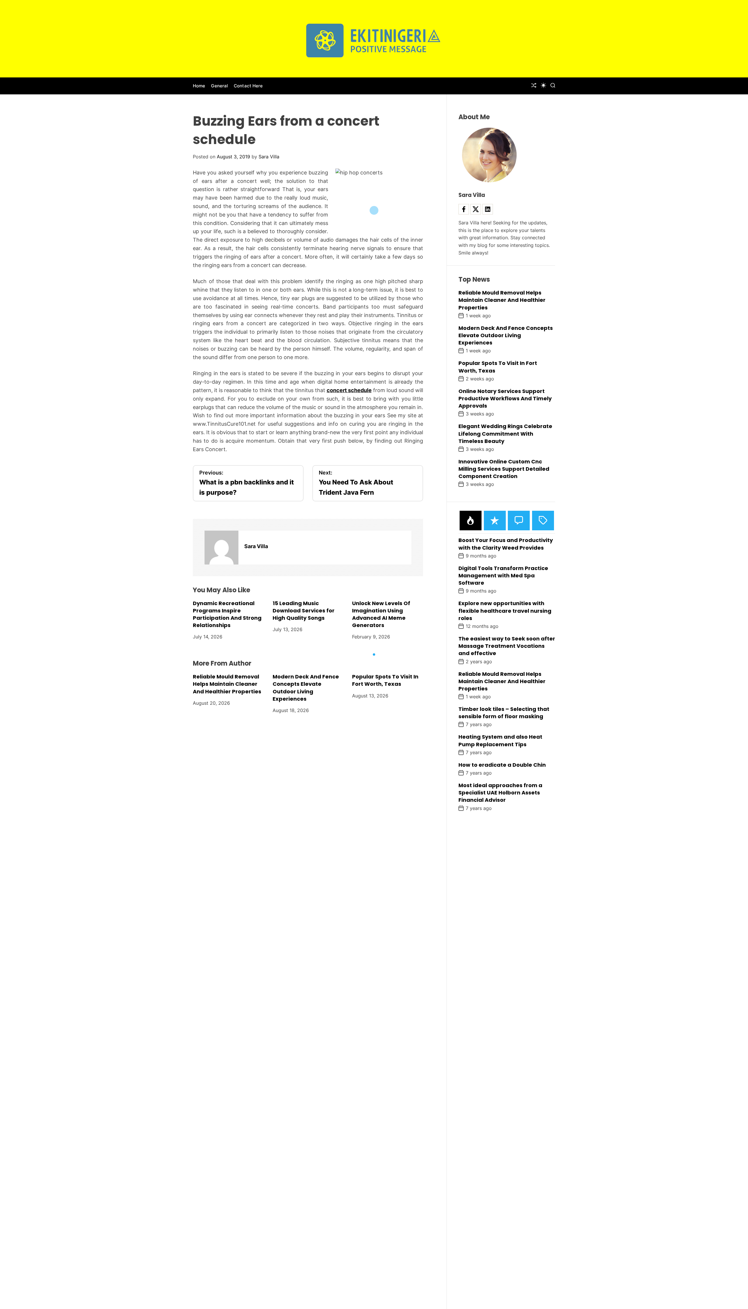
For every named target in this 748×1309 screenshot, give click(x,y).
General (219, 86)
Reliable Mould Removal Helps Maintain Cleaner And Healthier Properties (227, 684)
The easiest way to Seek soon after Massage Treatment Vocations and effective (506, 646)
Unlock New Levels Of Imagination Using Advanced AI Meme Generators (381, 614)
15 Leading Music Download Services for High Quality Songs (304, 610)
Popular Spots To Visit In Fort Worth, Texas (385, 680)
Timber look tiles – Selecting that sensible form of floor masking (503, 712)
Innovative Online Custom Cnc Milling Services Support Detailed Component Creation (503, 469)
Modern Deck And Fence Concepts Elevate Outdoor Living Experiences (306, 687)
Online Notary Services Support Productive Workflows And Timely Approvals (505, 398)
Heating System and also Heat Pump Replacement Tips (500, 740)
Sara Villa (269, 157)
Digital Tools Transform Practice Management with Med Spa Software (503, 575)
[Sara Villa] (221, 547)
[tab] (471, 520)
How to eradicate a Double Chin (502, 764)
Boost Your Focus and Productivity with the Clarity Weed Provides (505, 543)
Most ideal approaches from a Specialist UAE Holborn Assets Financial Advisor (500, 793)
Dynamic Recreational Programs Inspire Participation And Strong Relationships (227, 614)
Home (199, 86)
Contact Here (248, 86)
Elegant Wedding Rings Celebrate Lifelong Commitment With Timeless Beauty (505, 433)
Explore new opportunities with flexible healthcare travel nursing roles (504, 610)
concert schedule (349, 390)
